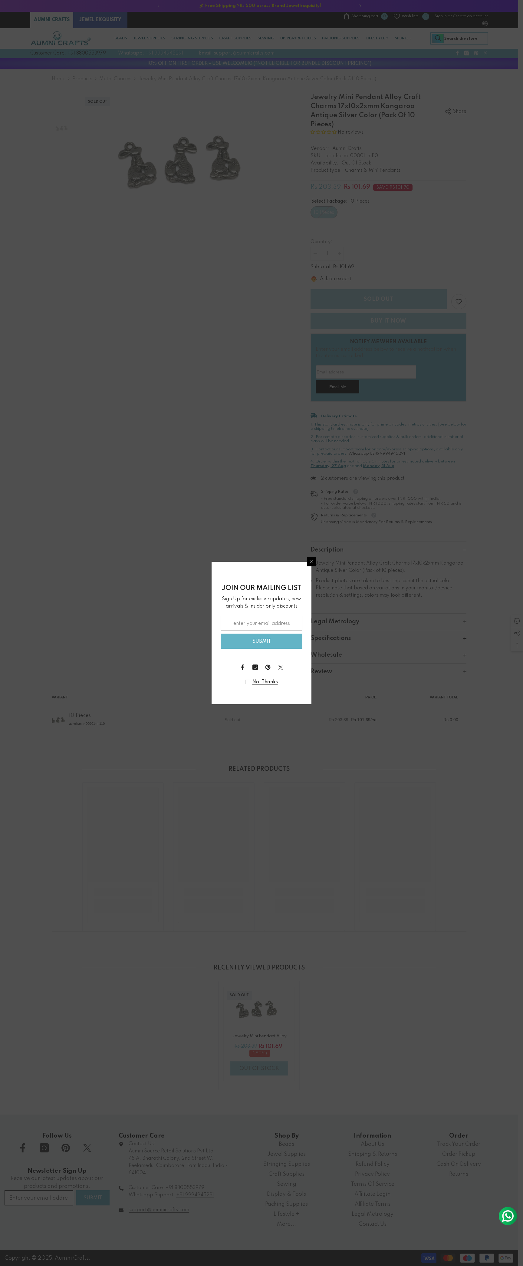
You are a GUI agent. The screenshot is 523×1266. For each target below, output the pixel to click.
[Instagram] (255, 667)
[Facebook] (242, 667)
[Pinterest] (268, 667)
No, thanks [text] (265, 682)
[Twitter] (280, 667)
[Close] (311, 561)
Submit (261, 641)
